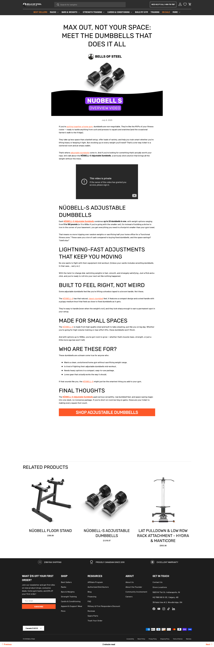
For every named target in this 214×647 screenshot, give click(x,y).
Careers (129, 596)
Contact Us (157, 582)
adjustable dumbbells (80, 152)
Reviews (91, 611)
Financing (92, 596)
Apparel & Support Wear (71, 606)
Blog (90, 591)
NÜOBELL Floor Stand (50, 530)
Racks (63, 587)
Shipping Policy (164, 639)
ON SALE (166, 12)
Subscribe (38, 606)
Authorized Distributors (98, 587)
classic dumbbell (96, 298)
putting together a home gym (80, 126)
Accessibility (130, 639)
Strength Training (69, 596)
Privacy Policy (153, 639)
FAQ (89, 601)
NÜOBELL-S (68, 298)
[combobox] (90, 4)
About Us (130, 582)
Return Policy (141, 639)
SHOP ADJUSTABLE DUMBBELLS (107, 412)
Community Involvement (136, 591)
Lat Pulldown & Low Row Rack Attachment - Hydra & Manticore (163, 535)
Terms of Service (177, 639)
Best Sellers (66, 582)
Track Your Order (95, 620)
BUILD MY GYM (141, 12)
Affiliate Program (95, 582)
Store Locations (160, 587)
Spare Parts (93, 615)
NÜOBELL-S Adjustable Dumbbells (79, 221)
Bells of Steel (31, 639)
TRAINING (155, 12)
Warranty (188, 639)
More (63, 611)
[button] (189, 4)
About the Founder (134, 587)
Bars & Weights (68, 591)
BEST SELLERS (40, 12)
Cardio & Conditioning (70, 601)
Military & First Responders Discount (104, 606)
